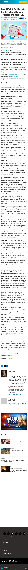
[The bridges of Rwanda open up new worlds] (5, 451)
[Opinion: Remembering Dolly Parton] (5, 441)
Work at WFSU (5, 542)
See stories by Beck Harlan (14, 394)
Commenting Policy (7, 553)
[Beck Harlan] (4, 373)
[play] (2, 568)
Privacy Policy (5, 547)
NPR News (12, 439)
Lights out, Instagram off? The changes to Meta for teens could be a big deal (18, 470)
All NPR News (5, 361)
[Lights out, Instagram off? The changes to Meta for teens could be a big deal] (5, 469)
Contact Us (5, 545)
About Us (4, 539)
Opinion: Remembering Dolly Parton (18, 441)
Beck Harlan (8, 17)
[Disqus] (14, 509)
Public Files (5, 550)
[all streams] (26, 568)
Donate (24, 2)
